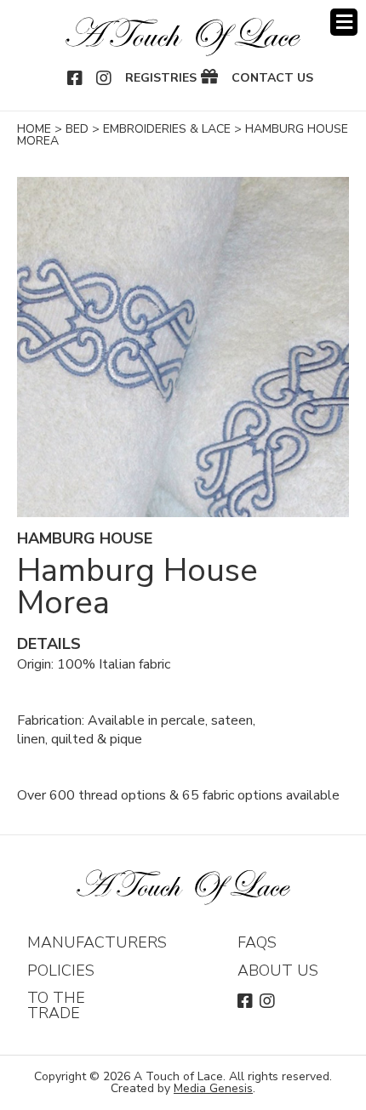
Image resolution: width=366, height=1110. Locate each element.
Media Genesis (213, 1088)
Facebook (75, 78)
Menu (343, 22)
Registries (161, 78)
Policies (60, 970)
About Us (277, 970)
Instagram (104, 78)
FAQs (257, 942)
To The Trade (56, 1005)
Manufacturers (97, 942)
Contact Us (272, 78)
